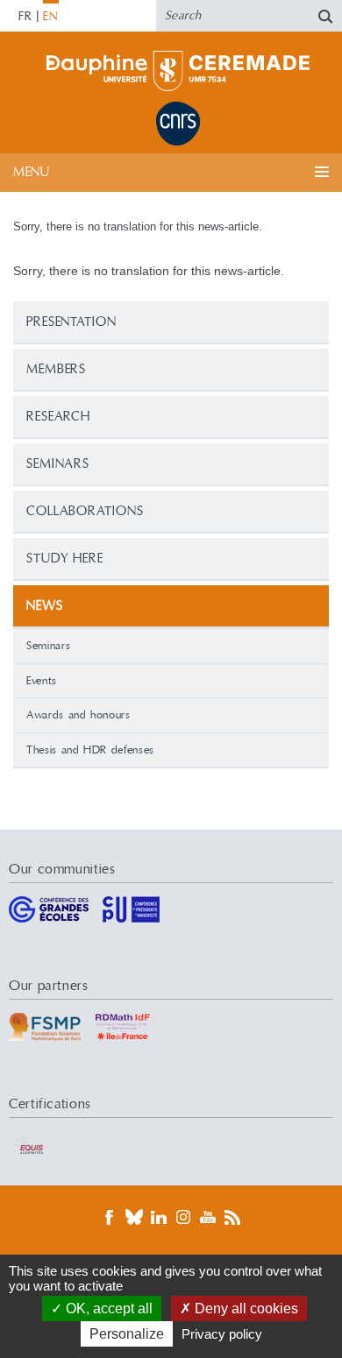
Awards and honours (78, 715)
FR (25, 17)
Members (56, 369)
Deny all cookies (244, 1308)
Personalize (126, 1333)
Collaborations (85, 511)
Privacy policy (222, 1333)
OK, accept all (107, 1308)
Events (41, 681)
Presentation (71, 322)
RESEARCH (58, 416)
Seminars (57, 464)
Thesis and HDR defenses (90, 750)
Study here (64, 558)
